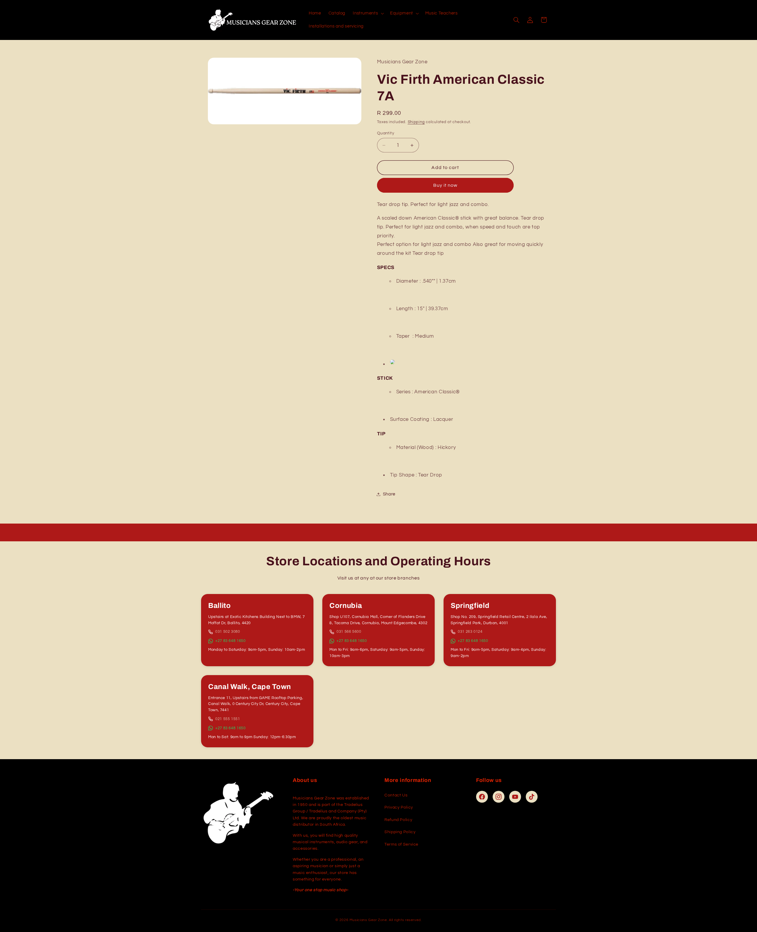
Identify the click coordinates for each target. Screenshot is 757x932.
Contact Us (395, 795)
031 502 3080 (227, 632)
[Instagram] (498, 797)
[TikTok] (532, 797)
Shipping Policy (399, 832)
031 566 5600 (349, 632)
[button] (367, 13)
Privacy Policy (398, 807)
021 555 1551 (227, 719)
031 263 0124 (470, 632)
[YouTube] (515, 797)
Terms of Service (401, 844)
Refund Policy (398, 820)
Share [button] (389, 494)
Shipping (416, 122)
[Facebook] (482, 797)
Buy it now (445, 185)
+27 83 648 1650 (230, 641)
